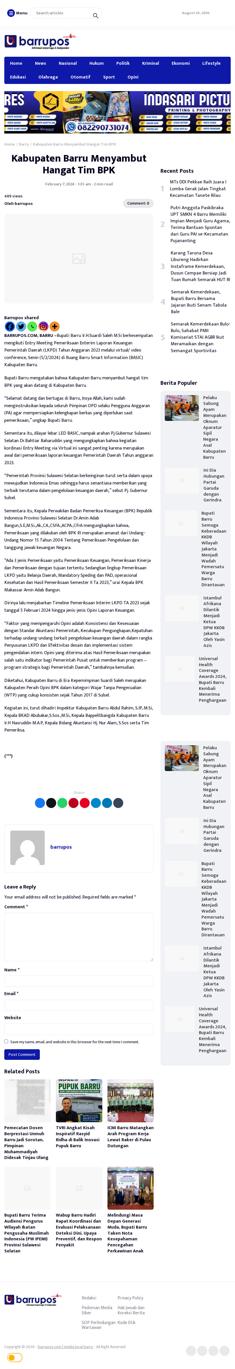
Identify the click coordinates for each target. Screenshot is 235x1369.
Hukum (96, 63)
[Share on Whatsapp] (62, 803)
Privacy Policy (130, 1298)
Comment (16, 907)
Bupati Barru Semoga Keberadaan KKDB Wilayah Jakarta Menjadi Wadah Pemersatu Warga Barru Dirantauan (213, 549)
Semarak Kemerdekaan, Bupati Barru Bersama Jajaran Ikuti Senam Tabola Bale (199, 302)
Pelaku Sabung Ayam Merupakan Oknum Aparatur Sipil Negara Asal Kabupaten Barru (214, 427)
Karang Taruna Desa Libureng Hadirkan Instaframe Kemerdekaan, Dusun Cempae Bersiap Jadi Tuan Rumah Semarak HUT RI (200, 266)
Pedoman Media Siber (97, 1310)
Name (11, 970)
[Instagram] (43, 326)
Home (16, 63)
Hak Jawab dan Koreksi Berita (131, 1310)
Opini (133, 77)
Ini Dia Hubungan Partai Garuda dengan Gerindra (213, 485)
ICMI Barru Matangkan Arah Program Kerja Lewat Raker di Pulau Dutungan (130, 1137)
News (40, 63)
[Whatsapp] (32, 326)
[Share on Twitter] (51, 803)
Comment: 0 (138, 203)
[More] (55, 326)
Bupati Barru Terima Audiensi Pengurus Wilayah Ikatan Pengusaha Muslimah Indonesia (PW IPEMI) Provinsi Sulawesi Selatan (26, 1233)
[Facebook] (10, 326)
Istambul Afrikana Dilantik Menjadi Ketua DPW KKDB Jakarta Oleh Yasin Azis (214, 622)
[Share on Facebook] (40, 803)
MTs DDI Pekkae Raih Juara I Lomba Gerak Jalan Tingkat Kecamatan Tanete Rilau (198, 189)
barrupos (61, 847)
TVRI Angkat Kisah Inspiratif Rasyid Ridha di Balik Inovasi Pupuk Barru (77, 1137)
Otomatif (80, 77)
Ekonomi (181, 63)
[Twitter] (21, 326)
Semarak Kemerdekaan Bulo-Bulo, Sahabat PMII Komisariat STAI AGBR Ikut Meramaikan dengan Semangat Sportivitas (200, 337)
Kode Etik (126, 1322)
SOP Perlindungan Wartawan (98, 1325)
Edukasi (18, 77)
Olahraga (48, 77)
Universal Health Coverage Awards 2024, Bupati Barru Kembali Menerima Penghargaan (212, 680)
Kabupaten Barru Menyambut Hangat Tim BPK (78, 164)
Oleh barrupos (18, 203)
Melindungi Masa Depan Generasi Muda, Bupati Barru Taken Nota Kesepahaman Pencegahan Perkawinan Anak (127, 1233)
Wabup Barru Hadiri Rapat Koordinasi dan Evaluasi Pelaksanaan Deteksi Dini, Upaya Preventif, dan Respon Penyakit (79, 1230)
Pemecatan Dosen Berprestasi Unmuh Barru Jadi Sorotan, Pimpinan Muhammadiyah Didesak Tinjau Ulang (26, 1143)
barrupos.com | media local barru (65, 1346)
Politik (123, 63)
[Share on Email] (73, 803)
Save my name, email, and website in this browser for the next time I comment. (74, 1042)
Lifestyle (211, 63)
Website (12, 1018)
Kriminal (150, 63)
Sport (109, 77)
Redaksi (89, 1298)
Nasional (68, 63)
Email (11, 994)
